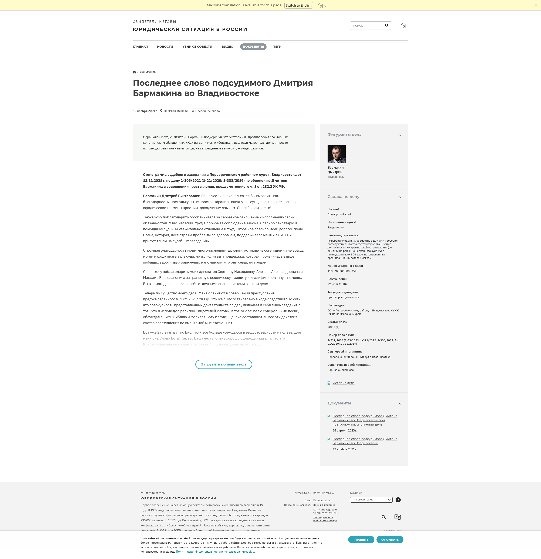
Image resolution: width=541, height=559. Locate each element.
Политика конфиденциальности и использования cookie (215, 551)
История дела (344, 383)
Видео (227, 47)
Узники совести (197, 47)
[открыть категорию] (398, 500)
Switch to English (299, 5)
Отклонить (390, 540)
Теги (277, 47)
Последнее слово (207, 111)
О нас (307, 500)
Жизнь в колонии (324, 504)
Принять (361, 540)
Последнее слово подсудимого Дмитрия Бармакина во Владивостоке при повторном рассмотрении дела (365, 420)
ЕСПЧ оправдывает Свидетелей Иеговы (325, 511)
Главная (140, 47)
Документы (253, 47)
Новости (165, 47)
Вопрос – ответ (322, 500)
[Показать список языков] (321, 5)
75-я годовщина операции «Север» (325, 519)
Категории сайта (363, 499)
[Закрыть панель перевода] (536, 5)
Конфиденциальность (297, 504)
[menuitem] (140, 46)
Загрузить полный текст (224, 364)
